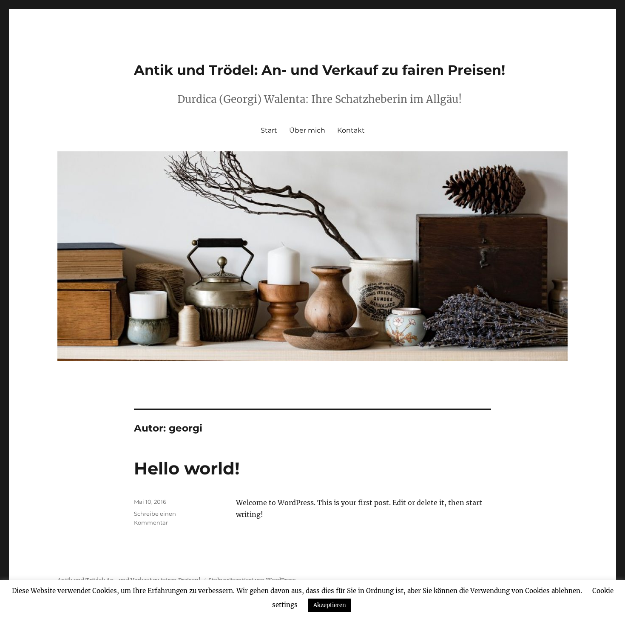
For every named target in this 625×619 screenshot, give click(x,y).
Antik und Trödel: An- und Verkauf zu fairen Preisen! (319, 70)
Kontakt (351, 130)
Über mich (307, 130)
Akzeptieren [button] (329, 605)
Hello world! (187, 468)
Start (269, 130)
